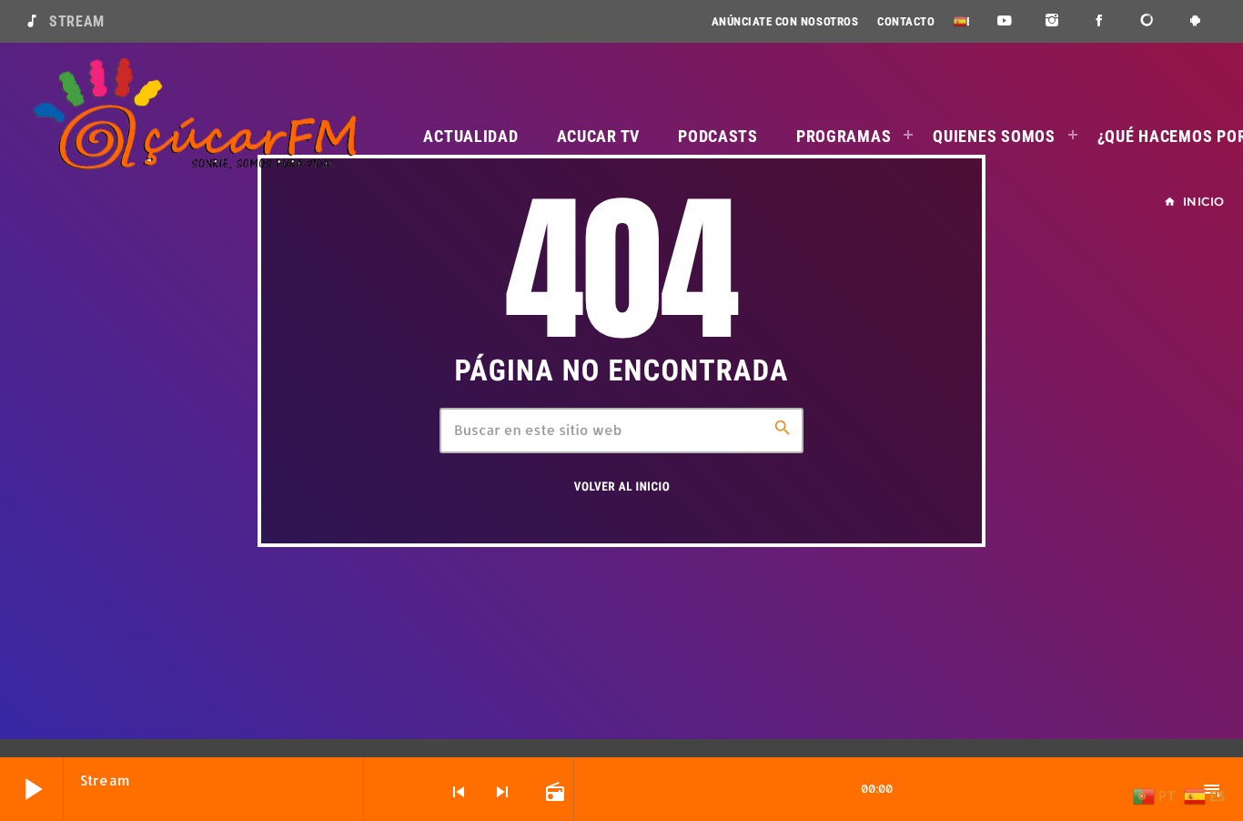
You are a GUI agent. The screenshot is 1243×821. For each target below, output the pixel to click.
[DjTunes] (1148, 21)
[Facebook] (1099, 21)
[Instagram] (1052, 21)
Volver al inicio (622, 487)
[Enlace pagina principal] (194, 114)
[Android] (1195, 21)
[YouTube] (1004, 21)
